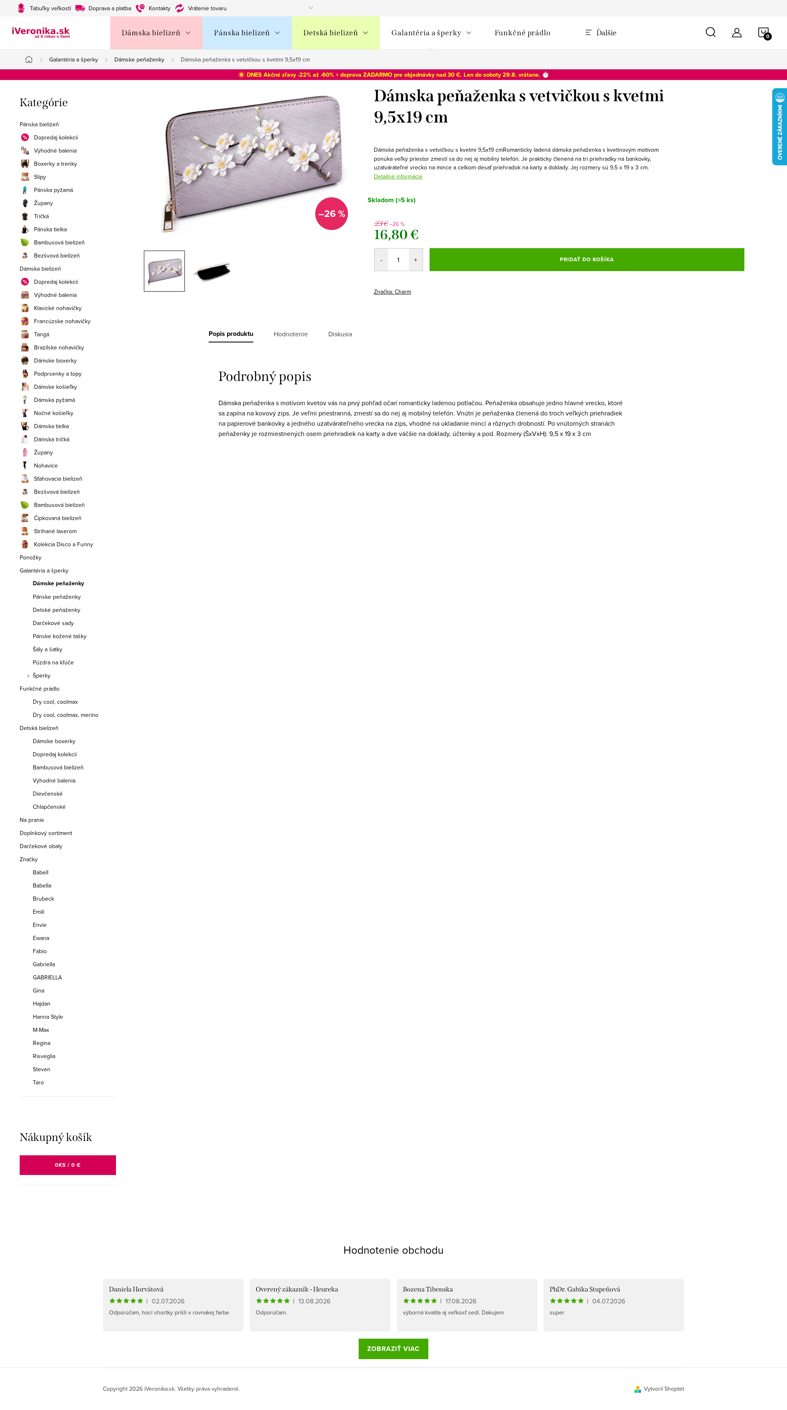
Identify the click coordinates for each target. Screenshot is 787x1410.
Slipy (40, 177)
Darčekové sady (53, 623)
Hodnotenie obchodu (393, 1249)
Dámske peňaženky (58, 584)
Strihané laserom (55, 531)
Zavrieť (431, 289)
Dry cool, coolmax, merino (65, 715)
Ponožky (30, 557)
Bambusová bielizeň (59, 242)
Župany (43, 203)
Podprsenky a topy (58, 374)
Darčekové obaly (41, 846)
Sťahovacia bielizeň (58, 479)
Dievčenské (48, 793)
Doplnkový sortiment (46, 833)
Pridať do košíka (587, 259)
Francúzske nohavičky (62, 321)
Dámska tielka (51, 426)
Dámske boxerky (55, 360)
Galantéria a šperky (44, 570)
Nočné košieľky (53, 413)
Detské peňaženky (56, 610)
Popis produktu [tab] (231, 333)
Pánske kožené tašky (59, 636)
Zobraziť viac (393, 1348)
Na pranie (32, 820)
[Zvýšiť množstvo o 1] (416, 260)
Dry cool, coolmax (55, 702)
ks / (68, 1165)
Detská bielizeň (39, 728)
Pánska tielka (50, 229)
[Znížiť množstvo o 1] (381, 260)
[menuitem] (156, 32)
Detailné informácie (398, 176)
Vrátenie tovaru (207, 8)
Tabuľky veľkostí (50, 8)
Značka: (392, 291)
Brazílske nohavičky (59, 347)
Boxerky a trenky (55, 164)
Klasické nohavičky (58, 308)
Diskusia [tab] (340, 333)
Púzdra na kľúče (53, 662)
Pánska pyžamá (53, 190)
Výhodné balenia (55, 150)
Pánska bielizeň (39, 124)
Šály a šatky (47, 649)
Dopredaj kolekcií (56, 137)
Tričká (41, 216)
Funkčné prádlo (39, 688)
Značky (29, 859)
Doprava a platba (110, 8)
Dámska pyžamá (54, 400)
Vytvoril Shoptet (664, 1389)
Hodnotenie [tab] (291, 333)
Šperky (41, 675)
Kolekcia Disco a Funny (63, 544)
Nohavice (46, 465)
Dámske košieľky (55, 387)
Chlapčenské (49, 807)
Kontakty (160, 8)
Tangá (41, 334)
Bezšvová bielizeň (57, 255)
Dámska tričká (51, 439)
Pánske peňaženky (57, 597)
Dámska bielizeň (40, 269)
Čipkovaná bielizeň (58, 518)
